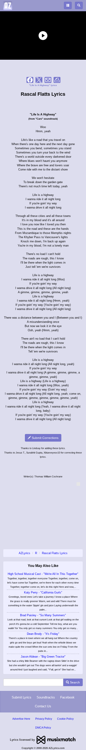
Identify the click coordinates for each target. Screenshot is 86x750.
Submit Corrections (44, 438)
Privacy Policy (43, 718)
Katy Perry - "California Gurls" (43, 592)
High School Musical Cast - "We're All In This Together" (43, 574)
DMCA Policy (43, 727)
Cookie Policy (65, 718)
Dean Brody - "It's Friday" (43, 633)
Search (74, 682)
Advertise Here (21, 718)
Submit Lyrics (21, 697)
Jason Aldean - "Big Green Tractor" (43, 656)
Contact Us (43, 706)
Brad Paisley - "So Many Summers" (43, 615)
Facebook (67, 697)
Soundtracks (46, 697)
